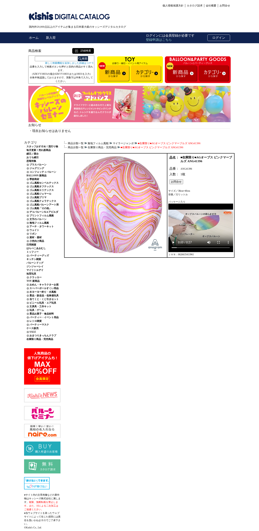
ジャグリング (37, 168)
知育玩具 (31, 273)
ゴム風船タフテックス (42, 186)
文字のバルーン (38, 219)
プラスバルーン (38, 164)
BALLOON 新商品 (37, 175)
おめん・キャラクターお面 (44, 284)
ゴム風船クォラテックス (43, 201)
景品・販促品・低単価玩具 (44, 295)
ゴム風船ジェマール (40, 193)
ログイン (218, 37)
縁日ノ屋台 (33, 153)
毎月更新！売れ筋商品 (39, 150)
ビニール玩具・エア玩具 (43, 302)
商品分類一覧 (76, 143)
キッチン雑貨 (34, 259)
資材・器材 (36, 237)
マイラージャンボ (123, 143)
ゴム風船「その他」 (40, 208)
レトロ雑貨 (36, 321)
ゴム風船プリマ (38, 197)
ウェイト (34, 230)
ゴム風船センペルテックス (44, 182)
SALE (33, 331)
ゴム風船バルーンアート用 (44, 204)
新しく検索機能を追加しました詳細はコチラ (69, 63)
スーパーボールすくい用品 (44, 288)
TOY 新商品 (33, 281)
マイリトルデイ (35, 270)
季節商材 (34, 179)
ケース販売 (33, 328)
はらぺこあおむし (36, 248)
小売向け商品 (37, 241)
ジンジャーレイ (35, 266)
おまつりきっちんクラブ (43, 335)
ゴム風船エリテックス (42, 190)
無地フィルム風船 (39, 222)
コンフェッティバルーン (43, 171)
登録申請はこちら (159, 39)
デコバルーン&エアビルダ (44, 211)
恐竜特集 (31, 161)
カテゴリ (30, 142)
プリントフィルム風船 (42, 215)
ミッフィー (33, 251)
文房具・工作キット (40, 306)
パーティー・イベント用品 (44, 317)
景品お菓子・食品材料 (42, 313)
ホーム (34, 37)
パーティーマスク (39, 324)
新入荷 (51, 37)
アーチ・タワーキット (42, 226)
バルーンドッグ (35, 262)
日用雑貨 (31, 244)
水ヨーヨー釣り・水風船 (43, 291)
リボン (33, 233)
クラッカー (36, 277)
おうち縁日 (33, 157)
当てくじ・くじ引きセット (44, 299)
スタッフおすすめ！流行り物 (42, 146)
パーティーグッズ (39, 255)
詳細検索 (84, 50)
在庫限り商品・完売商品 (40, 339)
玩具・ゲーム (37, 310)
